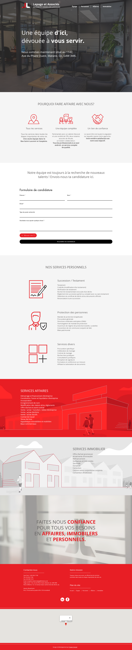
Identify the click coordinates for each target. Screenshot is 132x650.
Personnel (85, 590)
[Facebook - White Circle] (67, 599)
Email (22, 203)
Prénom (22, 195)
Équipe (78, 590)
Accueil (72, 590)
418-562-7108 (29, 577)
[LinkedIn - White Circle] (62, 599)
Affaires (93, 590)
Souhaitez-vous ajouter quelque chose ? (32, 220)
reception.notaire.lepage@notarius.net (37, 581)
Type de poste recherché (27, 212)
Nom (69, 195)
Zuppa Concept (73, 647)
